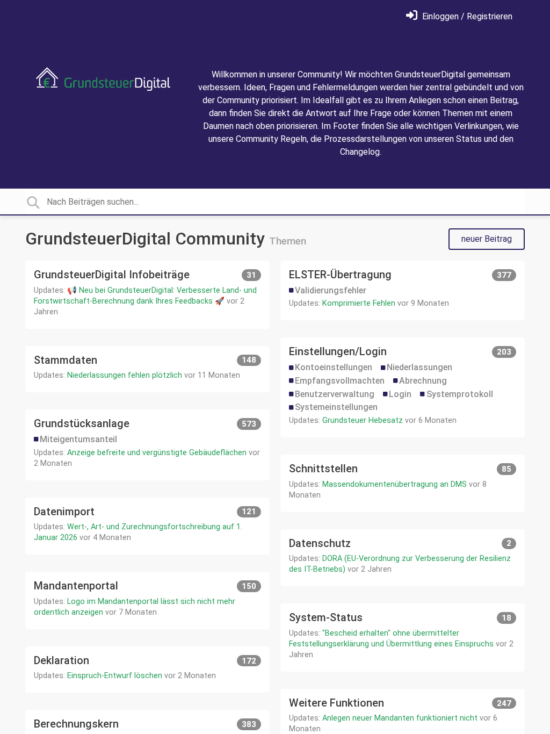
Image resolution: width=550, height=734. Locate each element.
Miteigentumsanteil (78, 439)
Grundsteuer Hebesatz (362, 420)
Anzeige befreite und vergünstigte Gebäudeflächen (157, 452)
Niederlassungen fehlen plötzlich (124, 375)
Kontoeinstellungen (333, 367)
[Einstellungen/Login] (402, 387)
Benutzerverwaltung (334, 394)
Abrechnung (423, 381)
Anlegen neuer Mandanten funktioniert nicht (399, 718)
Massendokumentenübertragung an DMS (394, 484)
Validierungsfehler (330, 290)
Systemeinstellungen (336, 407)
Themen (287, 241)
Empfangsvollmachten (340, 381)
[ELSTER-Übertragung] (402, 290)
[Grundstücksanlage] (147, 444)
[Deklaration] (147, 669)
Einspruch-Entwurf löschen (114, 675)
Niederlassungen (419, 367)
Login (400, 394)
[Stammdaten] (147, 369)
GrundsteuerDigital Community (147, 238)
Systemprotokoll (459, 394)
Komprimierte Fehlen (358, 303)
